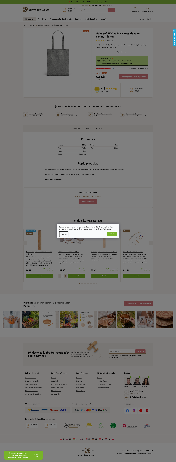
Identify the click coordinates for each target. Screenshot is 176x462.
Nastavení (64, 234)
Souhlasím (112, 234)
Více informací (106, 229)
